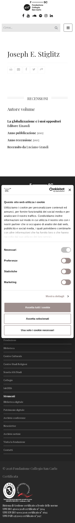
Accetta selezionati (37, 318)
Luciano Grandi (37, 147)
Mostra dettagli (55, 296)
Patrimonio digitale (13, 409)
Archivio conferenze (14, 417)
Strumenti (9, 396)
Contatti (8, 449)
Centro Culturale (12, 356)
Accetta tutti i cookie (37, 307)
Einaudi (24, 126)
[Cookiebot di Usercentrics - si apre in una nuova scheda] (49, 190)
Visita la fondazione (14, 441)
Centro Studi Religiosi (15, 364)
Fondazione (9, 340)
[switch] (66, 260)
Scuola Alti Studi (12, 372)
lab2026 (7, 388)
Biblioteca (8, 348)
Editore (12, 126)
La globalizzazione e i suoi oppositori (34, 121)
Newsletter (9, 425)
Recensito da (16, 147)
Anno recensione (19, 140)
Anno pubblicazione (21, 133)
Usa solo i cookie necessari (37, 330)
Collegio (8, 380)
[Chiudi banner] (70, 190)
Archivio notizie (12, 433)
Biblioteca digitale (13, 401)
